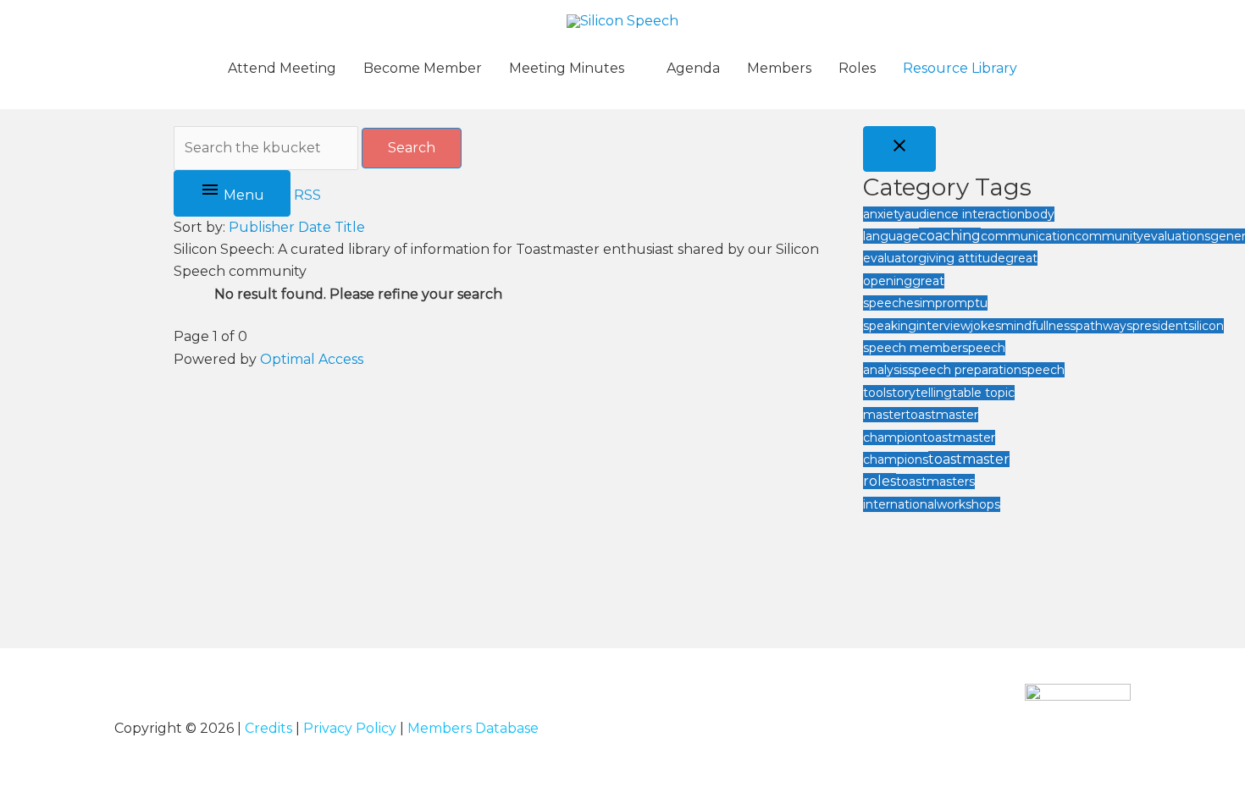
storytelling (919, 392)
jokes (986, 325)
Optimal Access (311, 359)
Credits (268, 728)
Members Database (473, 728)
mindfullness (1038, 325)
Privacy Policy (349, 728)
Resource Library (960, 68)
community (1109, 236)
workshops (968, 504)
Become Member (422, 68)
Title (350, 227)
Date (314, 227)
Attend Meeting (282, 68)
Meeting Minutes (566, 68)
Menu (242, 195)
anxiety (884, 214)
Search (411, 148)
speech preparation (964, 369)
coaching (950, 236)
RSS (307, 195)
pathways (1104, 325)
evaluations (1176, 236)
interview (943, 325)
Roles (857, 68)
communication (1028, 236)
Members (779, 68)
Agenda (693, 68)
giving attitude (961, 258)
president (1160, 325)
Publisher (262, 227)
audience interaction (965, 214)
